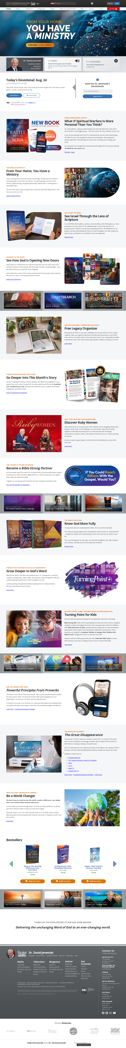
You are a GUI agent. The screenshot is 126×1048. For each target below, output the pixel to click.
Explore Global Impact (13, 196)
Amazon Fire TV (73, 771)
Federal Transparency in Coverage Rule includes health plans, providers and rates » (36, 993)
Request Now (68, 237)
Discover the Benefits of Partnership (18, 485)
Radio (20, 961)
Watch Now (68, 775)
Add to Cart (34, 881)
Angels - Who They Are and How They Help (93, 867)
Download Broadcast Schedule (25, 709)
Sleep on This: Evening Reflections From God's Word (32, 868)
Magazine (54, 961)
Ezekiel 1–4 (31, 102)
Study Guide (93, 870)
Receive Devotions (84, 1045)
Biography (37, 66)
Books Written (35, 68)
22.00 (32, 875)
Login (117, 3)
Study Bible (63, 870)
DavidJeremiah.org (74, 758)
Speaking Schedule (34, 64)
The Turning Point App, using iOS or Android (82, 760)
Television (39, 961)
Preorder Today (69, 152)
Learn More (68, 343)
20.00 (63, 873)
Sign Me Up (97, 96)
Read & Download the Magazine (16, 393)
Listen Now (32, 95)
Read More (14, 95)
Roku (70, 763)
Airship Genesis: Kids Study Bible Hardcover (63, 867)
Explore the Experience (13, 279)
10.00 (93, 873)
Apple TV (71, 768)
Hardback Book (32, 872)
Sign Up (110, 3)
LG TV (70, 766)
